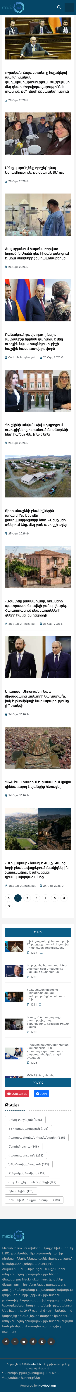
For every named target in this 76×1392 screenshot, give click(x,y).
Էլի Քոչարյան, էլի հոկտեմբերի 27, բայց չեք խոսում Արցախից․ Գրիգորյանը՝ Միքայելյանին (48, 944)
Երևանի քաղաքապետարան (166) (34, 1200)
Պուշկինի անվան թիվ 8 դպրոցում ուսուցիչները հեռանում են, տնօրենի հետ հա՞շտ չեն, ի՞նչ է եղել (36, 430)
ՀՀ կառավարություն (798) (28, 1129)
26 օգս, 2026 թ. (18, 100)
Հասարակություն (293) (25, 1155)
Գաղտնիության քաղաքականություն (31, 1373)
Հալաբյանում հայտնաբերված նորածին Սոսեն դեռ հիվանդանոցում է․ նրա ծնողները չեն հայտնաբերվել (37, 254)
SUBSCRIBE (19, 1094)
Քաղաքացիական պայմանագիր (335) (36, 1138)
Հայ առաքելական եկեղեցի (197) (32, 1182)
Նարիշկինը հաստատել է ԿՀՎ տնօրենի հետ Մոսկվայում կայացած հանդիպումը (47, 969)
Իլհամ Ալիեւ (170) (21, 1191)
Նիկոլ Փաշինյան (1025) (25, 1120)
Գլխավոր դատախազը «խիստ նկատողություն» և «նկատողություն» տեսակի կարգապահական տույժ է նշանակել (48, 1051)
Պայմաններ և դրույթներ (21, 1378)
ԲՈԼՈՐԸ (38, 1083)
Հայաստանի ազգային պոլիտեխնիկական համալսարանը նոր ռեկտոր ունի (46, 994)
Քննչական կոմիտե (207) (27, 1173)
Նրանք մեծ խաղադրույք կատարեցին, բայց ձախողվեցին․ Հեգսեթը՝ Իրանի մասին (48, 1022)
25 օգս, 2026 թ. (18, 443)
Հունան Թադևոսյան (22, 357)
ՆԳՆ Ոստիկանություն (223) (28, 1164)
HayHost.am (47, 1385)
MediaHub (34, 1364)
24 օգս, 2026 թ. (18, 714)
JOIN (43, 1094)
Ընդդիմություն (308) (23, 1146)
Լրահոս (38, 932)
